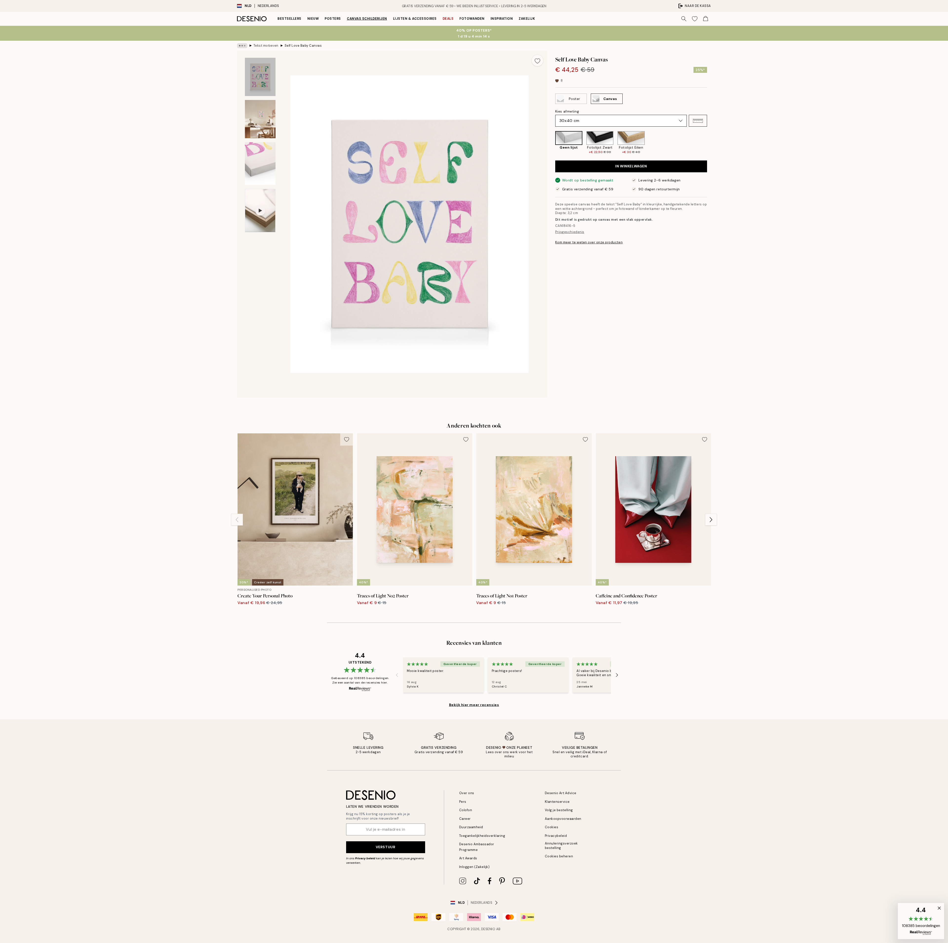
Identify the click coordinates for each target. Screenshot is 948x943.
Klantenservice (557, 802)
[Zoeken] (683, 19)
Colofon (465, 810)
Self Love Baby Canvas (303, 45)
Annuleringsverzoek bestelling (561, 845)
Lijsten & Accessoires (415, 19)
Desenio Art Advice (560, 793)
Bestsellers (289, 19)
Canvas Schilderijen (367, 19)
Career (465, 819)
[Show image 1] (260, 77)
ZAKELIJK (527, 19)
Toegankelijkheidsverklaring (482, 836)
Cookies (551, 827)
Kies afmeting (567, 111)
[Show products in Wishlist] (694, 19)
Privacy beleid (365, 858)
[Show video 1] (260, 210)
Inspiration (502, 19)
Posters (333, 19)
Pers (462, 802)
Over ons (466, 793)
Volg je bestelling (559, 810)
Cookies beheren (559, 856)
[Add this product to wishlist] (537, 60)
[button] (698, 121)
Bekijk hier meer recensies (474, 705)
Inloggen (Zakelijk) (474, 867)
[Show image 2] (260, 119)
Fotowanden (471, 19)
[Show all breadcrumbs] (242, 45)
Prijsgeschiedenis (569, 232)
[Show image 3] (260, 163)
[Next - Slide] (711, 142)
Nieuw (313, 19)
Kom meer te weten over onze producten (589, 242)
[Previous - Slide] (551, 142)
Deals (448, 19)
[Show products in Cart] (705, 19)
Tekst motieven (266, 45)
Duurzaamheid (471, 827)
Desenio (488, 929)
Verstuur (385, 847)
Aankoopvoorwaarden (563, 819)
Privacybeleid (556, 836)
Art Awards (468, 858)
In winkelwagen (631, 166)
